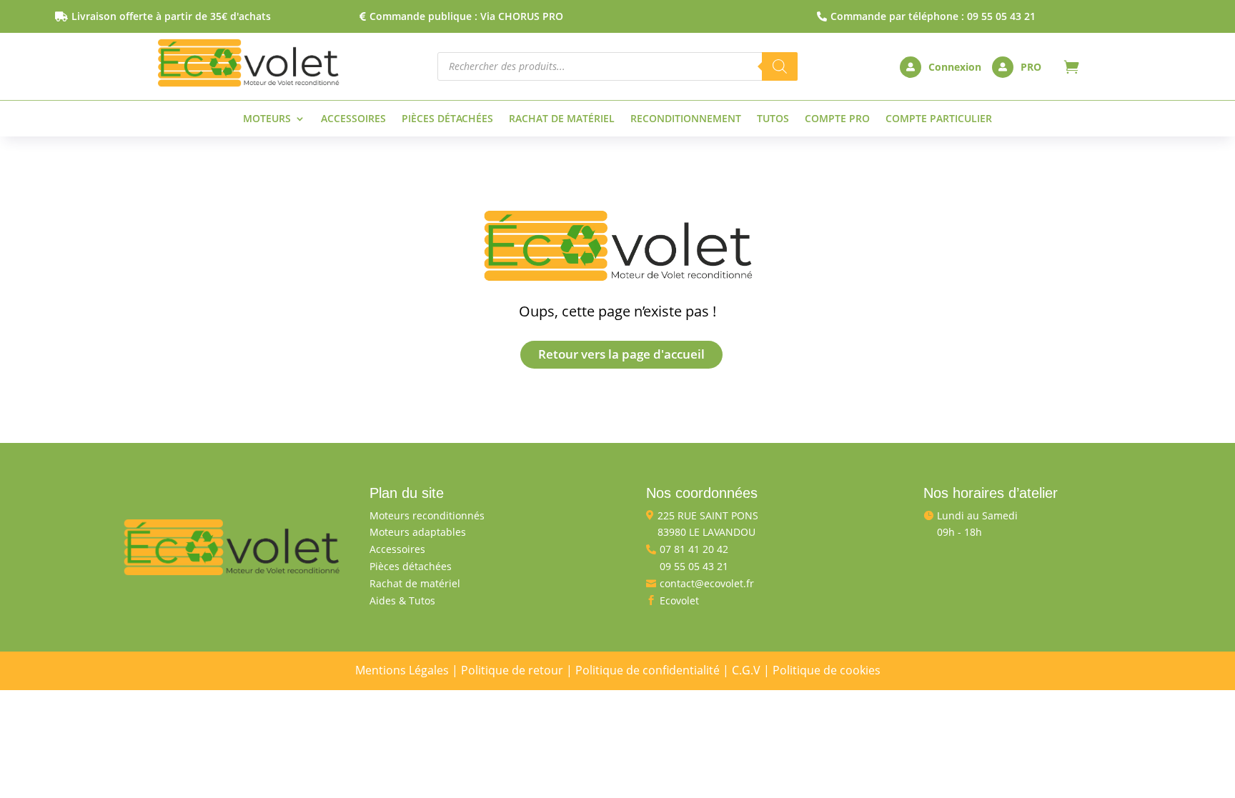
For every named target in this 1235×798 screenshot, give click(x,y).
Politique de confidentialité (647, 670)
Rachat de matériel (562, 119)
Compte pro (837, 119)
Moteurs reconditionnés (427, 515)
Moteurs (267, 119)
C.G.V (746, 670)
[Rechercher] (780, 66)
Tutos (773, 119)
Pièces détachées (447, 119)
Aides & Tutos (402, 600)
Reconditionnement (685, 119)
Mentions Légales (402, 670)
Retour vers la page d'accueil (621, 354)
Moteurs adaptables (417, 532)
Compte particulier (939, 119)
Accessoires (353, 119)
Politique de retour (512, 670)
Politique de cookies (827, 670)
